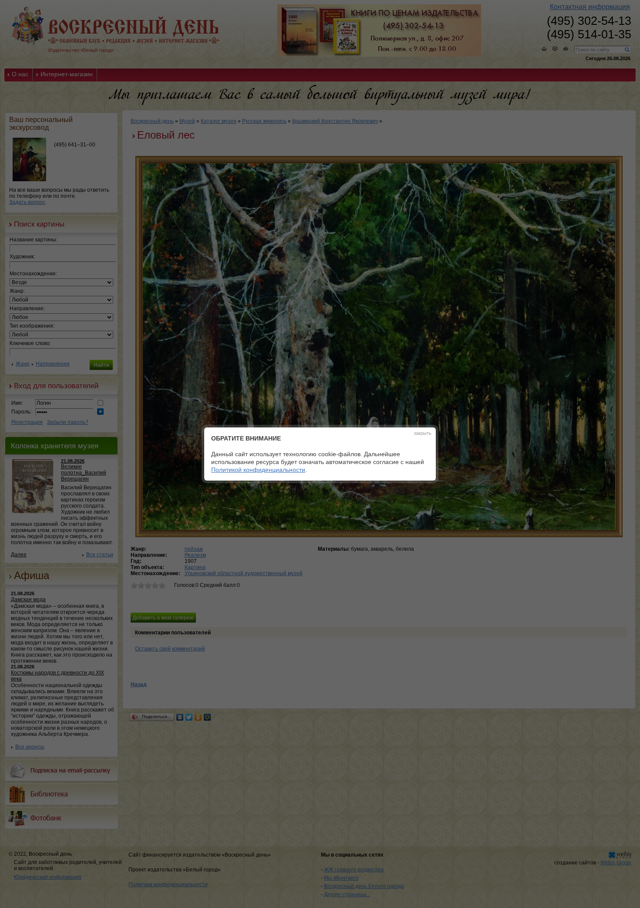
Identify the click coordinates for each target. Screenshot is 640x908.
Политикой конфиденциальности (258, 469)
